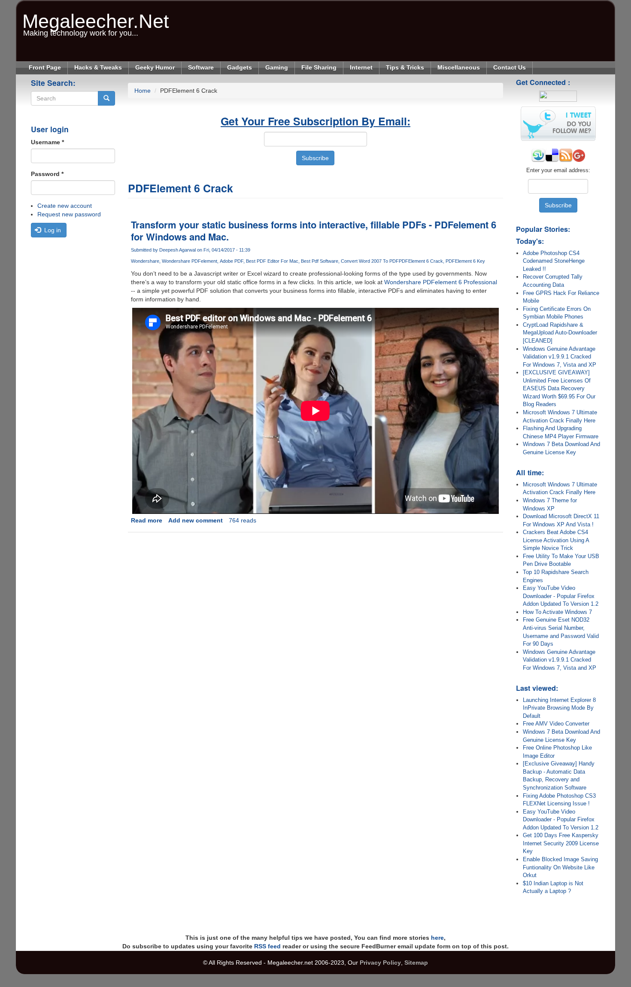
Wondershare (145, 261)
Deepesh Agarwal (177, 249)
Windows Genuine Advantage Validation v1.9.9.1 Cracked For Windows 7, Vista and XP (559, 357)
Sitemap (416, 962)
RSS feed (267, 946)
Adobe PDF (231, 261)
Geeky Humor (155, 67)
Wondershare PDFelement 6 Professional (440, 282)
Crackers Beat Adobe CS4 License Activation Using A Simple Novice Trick (556, 540)
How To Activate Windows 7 (557, 612)
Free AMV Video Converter (556, 723)
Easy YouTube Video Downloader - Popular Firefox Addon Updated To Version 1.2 (560, 596)
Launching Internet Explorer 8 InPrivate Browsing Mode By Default (559, 708)
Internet (361, 67)
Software (201, 67)
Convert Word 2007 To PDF (370, 261)
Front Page (45, 67)
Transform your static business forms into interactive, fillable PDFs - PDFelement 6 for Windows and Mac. (313, 230)
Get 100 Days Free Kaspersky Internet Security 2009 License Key (561, 843)
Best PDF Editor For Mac (272, 261)
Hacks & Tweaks (98, 67)
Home (142, 90)
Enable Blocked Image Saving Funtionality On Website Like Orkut (560, 867)
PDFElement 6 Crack (421, 261)
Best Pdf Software (319, 261)
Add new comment (195, 520)
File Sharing (319, 67)
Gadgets (239, 67)
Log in (51, 230)
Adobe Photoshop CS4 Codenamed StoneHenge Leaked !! (554, 261)
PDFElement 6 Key (465, 261)
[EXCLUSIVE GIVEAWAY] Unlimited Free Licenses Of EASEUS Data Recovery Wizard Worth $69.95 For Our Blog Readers (559, 388)
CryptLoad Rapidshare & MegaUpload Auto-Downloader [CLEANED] (560, 333)
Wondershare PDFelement (189, 261)
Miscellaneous (458, 67)
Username (47, 142)
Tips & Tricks (405, 67)
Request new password (69, 214)
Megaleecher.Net (95, 17)
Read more (146, 520)
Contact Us (509, 67)
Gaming (276, 67)
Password (47, 173)
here (437, 937)
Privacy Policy (380, 962)
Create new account (64, 205)
